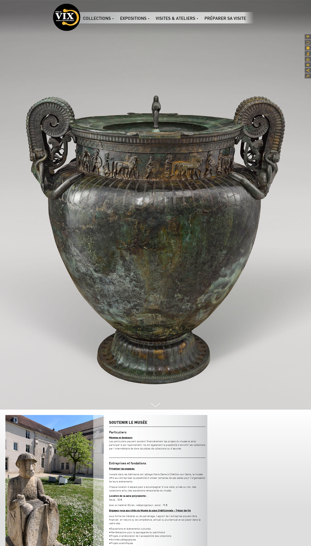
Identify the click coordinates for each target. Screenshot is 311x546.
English (308, 36)
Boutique (308, 64)
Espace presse (308, 59)
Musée (308, 42)
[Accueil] (66, 17)
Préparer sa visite (225, 18)
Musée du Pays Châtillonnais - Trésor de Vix (80, 8)
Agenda (308, 47)
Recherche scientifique (308, 53)
